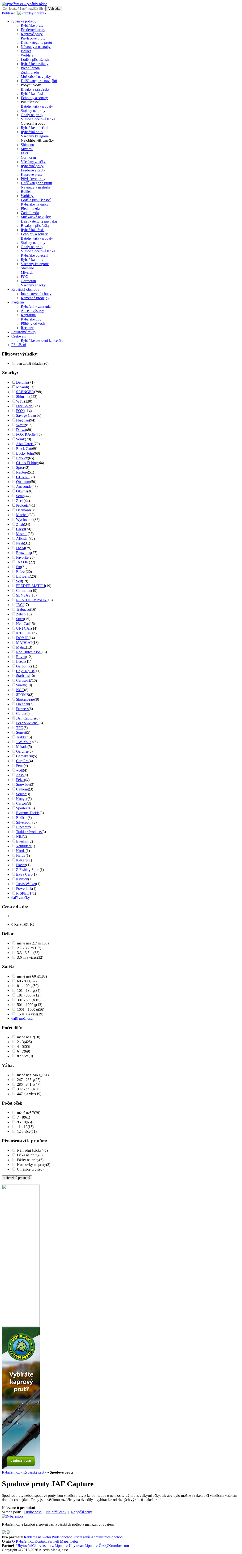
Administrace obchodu (108, 1537)
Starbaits (22, 676)
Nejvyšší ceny (81, 1512)
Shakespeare (25, 699)
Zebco (21, 614)
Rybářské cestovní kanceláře (42, 340)
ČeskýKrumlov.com (114, 1546)
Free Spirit (24, 406)
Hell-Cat (22, 624)
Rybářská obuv (32, 132)
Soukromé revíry (23, 332)
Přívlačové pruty (33, 38)
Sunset (21, 732)
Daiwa (21, 430)
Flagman (22, 420)
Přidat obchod (62, 1537)
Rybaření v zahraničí (36, 306)
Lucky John (25, 453)
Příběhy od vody (33, 323)
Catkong (22, 789)
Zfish (20, 524)
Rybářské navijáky (34, 64)
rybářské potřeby (23, 21)
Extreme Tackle (27, 813)
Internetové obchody (36, 294)
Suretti (21, 685)
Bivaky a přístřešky (35, 89)
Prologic (22, 505)
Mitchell (22, 515)
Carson (21, 803)
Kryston (22, 879)
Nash (20, 543)
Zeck (20, 501)
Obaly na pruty (32, 115)
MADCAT (24, 643)
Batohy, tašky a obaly (37, 106)
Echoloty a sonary (34, 98)
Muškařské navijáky (36, 77)
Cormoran (28, 157)
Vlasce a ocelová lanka (38, 119)
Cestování (18, 336)
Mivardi (27, 149)
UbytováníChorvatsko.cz (35, 1546)
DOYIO (22, 638)
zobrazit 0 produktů (17, 1178)
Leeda (20, 661)
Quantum (23, 482)
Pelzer (20, 780)
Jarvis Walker (26, 884)
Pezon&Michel (27, 723)
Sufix (20, 619)
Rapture (22, 472)
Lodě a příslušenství (36, 59)
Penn (20, 766)
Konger (21, 799)
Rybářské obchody (25, 289)
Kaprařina (28, 315)
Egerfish (22, 841)
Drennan (22, 704)
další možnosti (22, 1018)
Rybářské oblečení (34, 128)
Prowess (22, 709)
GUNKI (22, 477)
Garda (20, 713)
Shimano (27, 145)
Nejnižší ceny (56, 1512)
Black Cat (23, 449)
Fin (18, 567)
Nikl (19, 836)
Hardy (21, 855)
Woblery (27, 55)
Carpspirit (23, 680)
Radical (21, 818)
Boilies (26, 51)
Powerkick (24, 889)
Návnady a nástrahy (36, 47)
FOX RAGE (25, 434)
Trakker (22, 737)
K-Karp (22, 860)
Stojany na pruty (33, 111)
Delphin (22, 382)
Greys (20, 529)
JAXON (22, 562)
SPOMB (22, 695)
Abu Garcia (25, 444)
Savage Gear (25, 415)
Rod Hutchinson (28, 652)
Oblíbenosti (33, 1512)
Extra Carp (24, 874)
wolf (19, 770)
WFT (20, 401)
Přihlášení (9, 13)
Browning (23, 553)
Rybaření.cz (11, 1472)
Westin (21, 425)
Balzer (21, 572)
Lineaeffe (23, 827)
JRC (19, 605)
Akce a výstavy (32, 311)
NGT (20, 690)
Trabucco (23, 609)
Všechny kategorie (35, 136)
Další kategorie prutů (36, 42)
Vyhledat (54, 8)
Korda (21, 851)
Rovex (21, 657)
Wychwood (24, 520)
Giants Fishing (27, 463)
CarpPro (22, 761)
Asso (20, 775)
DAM (20, 548)
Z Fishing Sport (27, 870)
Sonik (20, 439)
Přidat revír (81, 1537)
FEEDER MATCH (30, 586)
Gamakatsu (24, 756)
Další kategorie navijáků (39, 81)
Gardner (22, 751)
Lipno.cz (61, 1546)
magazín (17, 302)
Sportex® (23, 808)
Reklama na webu (37, 1537)
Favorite (22, 557)
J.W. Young (24, 742)
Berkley (22, 458)
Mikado (22, 747)
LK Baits (23, 576)
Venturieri (23, 846)
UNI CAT (23, 628)
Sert (19, 581)
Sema (20, 496)
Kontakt (41, 1541)
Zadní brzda (30, 72)
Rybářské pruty (32, 25)
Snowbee (23, 784)
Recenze (27, 328)
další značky (20, 898)
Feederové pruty (33, 30)
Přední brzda (30, 68)
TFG (19, 728)
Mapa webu (69, 1541)
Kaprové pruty (32, 34)
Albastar (22, 538)
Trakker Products (29, 832)
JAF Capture (25, 718)
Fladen (21, 865)
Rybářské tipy (31, 319)
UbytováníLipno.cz (83, 1546)
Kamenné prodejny (35, 298)
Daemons (23, 510)
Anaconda (23, 486)
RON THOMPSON (31, 600)
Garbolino (23, 666)
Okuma (21, 491)
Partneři (53, 1541)
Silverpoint (24, 822)
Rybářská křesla (32, 94)
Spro (19, 467)
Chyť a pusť (25, 671)
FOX (25, 153)
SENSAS (23, 595)
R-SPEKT (24, 893)
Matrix (21, 647)
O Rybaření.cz (23, 1541)
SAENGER (25, 392)
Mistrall (21, 534)
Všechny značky (33, 162)
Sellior (21, 794)
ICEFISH (23, 633)
